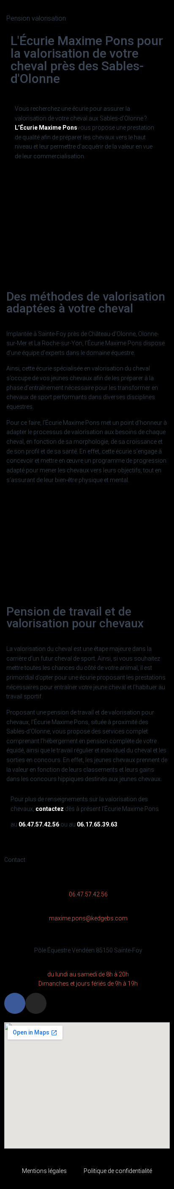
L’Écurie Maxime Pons (46, 127)
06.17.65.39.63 (97, 824)
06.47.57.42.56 (39, 824)
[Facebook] (14, 1003)
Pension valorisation (36, 18)
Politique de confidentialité (118, 1171)
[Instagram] (35, 1003)
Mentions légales (44, 1171)
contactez (49, 808)
